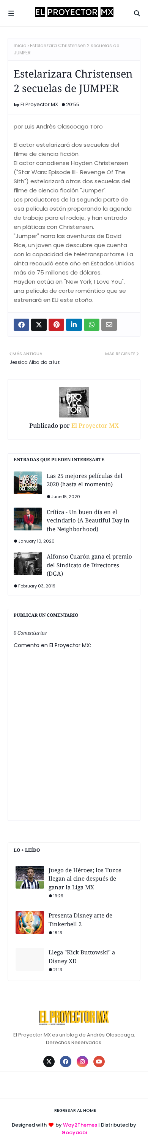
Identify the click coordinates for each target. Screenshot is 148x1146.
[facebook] (65, 1061)
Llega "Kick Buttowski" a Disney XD (82, 956)
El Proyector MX (39, 104)
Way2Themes (80, 1125)
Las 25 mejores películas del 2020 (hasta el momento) (85, 480)
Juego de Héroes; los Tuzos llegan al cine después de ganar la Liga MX (85, 878)
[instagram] (82, 1061)
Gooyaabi (74, 1132)
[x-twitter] (49, 1061)
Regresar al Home (75, 1110)
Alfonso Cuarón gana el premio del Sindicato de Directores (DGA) (89, 564)
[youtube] (99, 1061)
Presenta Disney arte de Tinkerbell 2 (80, 919)
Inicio (20, 45)
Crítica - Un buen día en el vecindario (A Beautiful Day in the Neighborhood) (88, 520)
